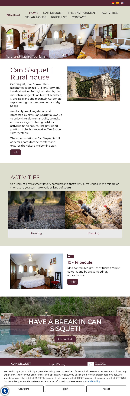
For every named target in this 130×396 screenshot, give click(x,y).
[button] (113, 3)
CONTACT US (65, 339)
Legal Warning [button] (57, 364)
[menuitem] (117, 3)
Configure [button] (23, 388)
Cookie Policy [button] (92, 381)
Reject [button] (65, 388)
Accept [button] (106, 388)
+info (15, 152)
